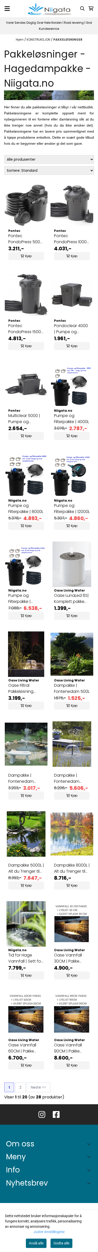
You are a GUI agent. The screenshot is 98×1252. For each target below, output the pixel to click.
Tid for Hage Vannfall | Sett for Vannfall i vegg (25, 958)
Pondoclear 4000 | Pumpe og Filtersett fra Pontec (71, 329)
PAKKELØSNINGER (67, 39)
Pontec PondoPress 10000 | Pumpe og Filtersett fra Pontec (71, 239)
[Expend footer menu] (89, 1157)
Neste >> (38, 1087)
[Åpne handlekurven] (90, 8)
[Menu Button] (7, 9)
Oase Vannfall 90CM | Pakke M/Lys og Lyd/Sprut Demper (71, 1048)
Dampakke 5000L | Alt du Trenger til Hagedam (26, 868)
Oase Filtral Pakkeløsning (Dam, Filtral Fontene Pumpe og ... (23, 688)
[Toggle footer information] (90, 1144)
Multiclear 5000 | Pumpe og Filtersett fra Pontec (24, 419)
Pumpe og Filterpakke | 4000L (71, 419)
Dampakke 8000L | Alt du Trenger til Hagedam (72, 868)
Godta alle (61, 1243)
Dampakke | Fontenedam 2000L (21, 778)
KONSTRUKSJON (39, 39)
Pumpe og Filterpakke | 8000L (25, 508)
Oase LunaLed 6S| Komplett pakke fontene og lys (71, 599)
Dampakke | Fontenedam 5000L (66, 778)
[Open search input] (82, 8)
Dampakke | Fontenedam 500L (71, 688)
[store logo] (49, 8)
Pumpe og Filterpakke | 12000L (72, 508)
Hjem (20, 39)
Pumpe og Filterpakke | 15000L (19, 599)
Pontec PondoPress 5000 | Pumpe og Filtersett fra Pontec (25, 239)
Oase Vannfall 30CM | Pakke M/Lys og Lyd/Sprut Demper (71, 958)
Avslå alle (36, 1243)
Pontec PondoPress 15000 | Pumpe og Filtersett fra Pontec (25, 329)
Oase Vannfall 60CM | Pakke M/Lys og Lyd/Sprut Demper (25, 1048)
